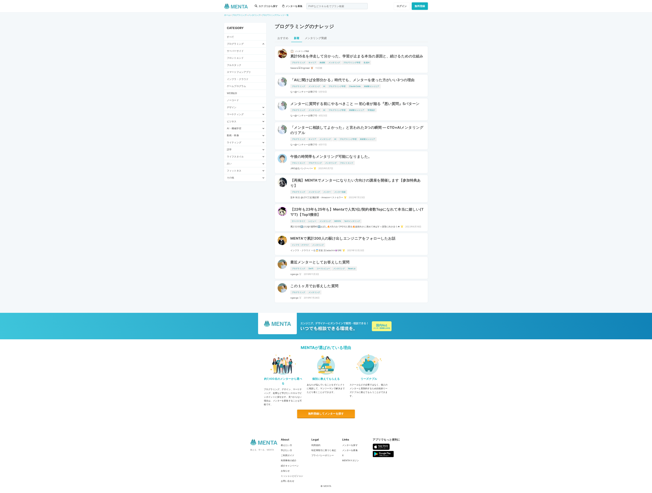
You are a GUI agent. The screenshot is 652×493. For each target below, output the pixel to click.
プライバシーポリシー (322, 455)
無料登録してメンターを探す (326, 413)
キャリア (312, 62)
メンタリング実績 (316, 38)
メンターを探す (350, 445)
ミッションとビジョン (292, 475)
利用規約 (315, 445)
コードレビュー (323, 268)
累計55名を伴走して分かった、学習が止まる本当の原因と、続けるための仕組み (356, 56)
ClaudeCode (355, 86)
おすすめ (282, 38)
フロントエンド (235, 57)
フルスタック (234, 65)
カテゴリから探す (268, 6)
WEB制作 (232, 93)
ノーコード (233, 100)
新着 (296, 38)
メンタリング (254, 15)
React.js (351, 268)
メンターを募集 (293, 6)
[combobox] (337, 6)
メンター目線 (340, 192)
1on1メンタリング (352, 221)
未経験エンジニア (371, 86)
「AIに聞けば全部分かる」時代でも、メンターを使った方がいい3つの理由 (352, 80)
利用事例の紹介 (288, 460)
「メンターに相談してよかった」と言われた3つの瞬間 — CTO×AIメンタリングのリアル (356, 130)
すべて (230, 36)
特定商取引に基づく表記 (323, 450)
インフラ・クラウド (237, 79)
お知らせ (285, 470)
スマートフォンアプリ (239, 71)
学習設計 (371, 110)
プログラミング (239, 15)
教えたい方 (286, 445)
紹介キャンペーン (290, 465)
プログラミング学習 (351, 62)
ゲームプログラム (236, 86)
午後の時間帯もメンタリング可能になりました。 (331, 156)
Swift (311, 268)
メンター (327, 192)
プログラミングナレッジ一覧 (275, 15)
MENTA (337, 221)
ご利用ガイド (287, 455)
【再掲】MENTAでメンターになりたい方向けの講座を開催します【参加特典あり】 (355, 183)
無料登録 (420, 6)
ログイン (402, 6)
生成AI (366, 62)
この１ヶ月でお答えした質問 (314, 286)
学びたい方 (286, 450)
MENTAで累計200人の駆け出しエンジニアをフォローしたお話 (343, 238)
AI (324, 86)
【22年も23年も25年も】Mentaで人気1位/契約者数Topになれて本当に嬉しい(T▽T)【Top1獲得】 (357, 212)
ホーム (227, 15)
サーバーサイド (235, 50)
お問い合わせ (287, 481)
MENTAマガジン (350, 460)
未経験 (322, 62)
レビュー (312, 221)
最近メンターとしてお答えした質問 (319, 262)
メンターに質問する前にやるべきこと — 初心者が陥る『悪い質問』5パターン (355, 104)
